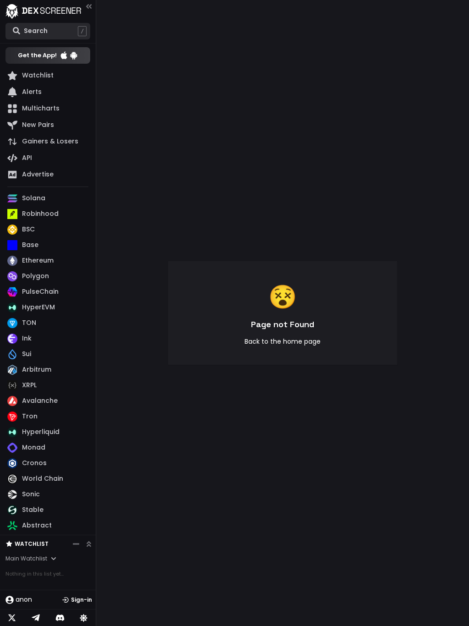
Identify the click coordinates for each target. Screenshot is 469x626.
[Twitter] (12, 618)
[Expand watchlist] (89, 544)
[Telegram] (36, 618)
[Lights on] (84, 618)
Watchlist (32, 544)
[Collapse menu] (89, 6)
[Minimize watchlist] (76, 544)
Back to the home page (283, 341)
